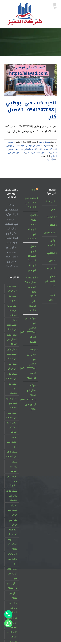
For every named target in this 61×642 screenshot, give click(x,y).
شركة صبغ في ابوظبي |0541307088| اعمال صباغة (30, 330)
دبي (53, 209)
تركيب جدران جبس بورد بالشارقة (11, 495)
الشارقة (51, 217)
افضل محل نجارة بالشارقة (12, 388)
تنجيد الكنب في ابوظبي (15, 145)
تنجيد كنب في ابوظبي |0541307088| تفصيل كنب (31, 109)
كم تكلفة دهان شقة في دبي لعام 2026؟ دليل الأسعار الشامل (30, 294)
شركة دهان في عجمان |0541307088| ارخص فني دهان (30, 397)
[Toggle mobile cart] (55, 7)
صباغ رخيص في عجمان (12, 585)
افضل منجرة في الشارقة (11, 415)
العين (52, 260)
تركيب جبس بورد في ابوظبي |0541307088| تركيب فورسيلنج (30, 363)
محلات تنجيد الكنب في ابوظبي (38, 152)
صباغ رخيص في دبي (50, 281)
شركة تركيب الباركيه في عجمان (12, 544)
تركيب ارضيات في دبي (12, 441)
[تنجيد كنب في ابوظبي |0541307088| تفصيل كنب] (30, 80)
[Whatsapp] (8, 623)
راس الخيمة (51, 242)
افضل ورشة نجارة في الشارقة (12, 427)
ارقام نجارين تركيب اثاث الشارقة (12, 310)
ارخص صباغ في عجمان (12, 288)
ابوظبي (10, 142)
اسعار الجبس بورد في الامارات (12, 324)
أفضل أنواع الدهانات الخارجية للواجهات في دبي (31, 258)
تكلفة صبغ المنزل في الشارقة (30, 203)
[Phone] (8, 614)
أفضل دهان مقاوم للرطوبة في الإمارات (32, 227)
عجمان (51, 225)
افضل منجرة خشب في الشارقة (11, 403)
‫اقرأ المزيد (51, 159)
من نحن (51, 297)
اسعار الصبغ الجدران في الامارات (12, 339)
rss (33, 189)
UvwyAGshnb (44, 142)
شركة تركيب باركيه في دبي (12, 573)
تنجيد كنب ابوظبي (49, 149)
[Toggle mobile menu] (55, 4)
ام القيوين (49, 232)
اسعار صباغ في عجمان (12, 366)
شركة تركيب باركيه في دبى (12, 558)
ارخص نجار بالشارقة (12, 298)
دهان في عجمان (13, 522)
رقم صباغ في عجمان (12, 532)
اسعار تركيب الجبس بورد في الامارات (12, 353)
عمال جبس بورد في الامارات (12, 607)
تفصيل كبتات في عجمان (12, 510)
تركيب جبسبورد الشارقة (13, 466)
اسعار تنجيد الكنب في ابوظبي (38, 145)
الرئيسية (50, 201)
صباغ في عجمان (13, 595)
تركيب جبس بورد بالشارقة (12, 480)
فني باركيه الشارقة (12, 634)
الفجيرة (51, 268)
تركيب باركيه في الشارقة (11, 454)
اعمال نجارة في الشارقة (11, 376)
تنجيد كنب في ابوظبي (32, 149)
